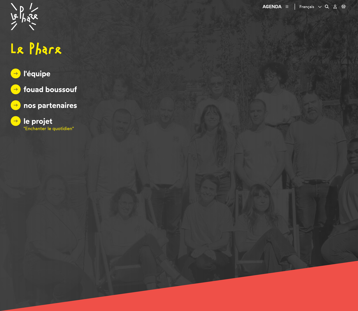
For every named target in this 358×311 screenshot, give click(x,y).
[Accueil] (24, 16)
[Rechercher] (326, 6)
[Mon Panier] (343, 7)
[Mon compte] (335, 6)
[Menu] (288, 6)
